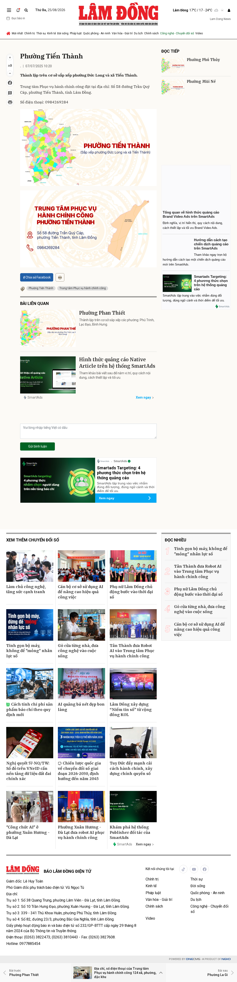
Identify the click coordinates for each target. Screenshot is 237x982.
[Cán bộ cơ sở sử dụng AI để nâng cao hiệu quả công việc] (81, 566)
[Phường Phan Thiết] (48, 328)
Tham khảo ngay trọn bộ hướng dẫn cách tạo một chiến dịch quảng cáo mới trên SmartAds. (195, 259)
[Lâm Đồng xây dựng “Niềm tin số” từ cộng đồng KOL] (133, 684)
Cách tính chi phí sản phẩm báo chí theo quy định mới (29, 709)
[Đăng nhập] (229, 10)
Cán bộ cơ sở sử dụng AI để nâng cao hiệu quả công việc (80, 591)
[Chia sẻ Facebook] (10, 83)
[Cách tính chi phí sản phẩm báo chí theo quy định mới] (29, 684)
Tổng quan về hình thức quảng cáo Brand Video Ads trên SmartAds (191, 214)
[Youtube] (194, 869)
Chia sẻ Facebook (38, 277)
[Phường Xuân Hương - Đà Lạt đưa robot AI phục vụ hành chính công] (81, 806)
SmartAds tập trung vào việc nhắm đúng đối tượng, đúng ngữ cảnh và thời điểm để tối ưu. (125, 487)
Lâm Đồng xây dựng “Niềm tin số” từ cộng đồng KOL (131, 709)
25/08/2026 (50, 10)
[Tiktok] (183, 869)
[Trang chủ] (8, 33)
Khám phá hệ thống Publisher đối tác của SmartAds (130, 832)
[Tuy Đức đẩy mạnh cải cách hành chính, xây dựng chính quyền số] (133, 742)
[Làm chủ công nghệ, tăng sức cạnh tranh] (29, 566)
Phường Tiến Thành (41, 288)
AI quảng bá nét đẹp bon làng (81, 707)
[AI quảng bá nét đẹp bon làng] (81, 684)
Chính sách (151, 33)
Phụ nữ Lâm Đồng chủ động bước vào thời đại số (131, 591)
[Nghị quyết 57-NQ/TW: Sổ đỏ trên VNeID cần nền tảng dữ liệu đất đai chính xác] (29, 742)
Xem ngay (143, 397)
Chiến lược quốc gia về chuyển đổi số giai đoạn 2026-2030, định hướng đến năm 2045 (79, 771)
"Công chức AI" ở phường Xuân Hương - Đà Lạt (28, 832)
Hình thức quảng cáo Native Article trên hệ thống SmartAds (117, 363)
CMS (193, 959)
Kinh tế (51, 33)
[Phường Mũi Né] (172, 87)
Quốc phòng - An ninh (96, 33)
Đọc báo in (18, 18)
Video (199, 33)
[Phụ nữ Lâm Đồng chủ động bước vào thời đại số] (133, 566)
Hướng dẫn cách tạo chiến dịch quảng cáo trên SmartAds (211, 244)
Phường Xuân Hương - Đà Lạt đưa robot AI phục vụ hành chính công (81, 832)
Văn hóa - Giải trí (122, 33)
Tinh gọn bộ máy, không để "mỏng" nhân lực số (29, 650)
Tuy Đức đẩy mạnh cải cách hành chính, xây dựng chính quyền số (131, 768)
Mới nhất (17, 33)
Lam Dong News (220, 19)
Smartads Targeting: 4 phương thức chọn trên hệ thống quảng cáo (121, 472)
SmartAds (35, 397)
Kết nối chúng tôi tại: (160, 869)
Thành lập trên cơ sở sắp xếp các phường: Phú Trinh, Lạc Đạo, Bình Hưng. (116, 322)
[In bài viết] (10, 102)
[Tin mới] (18, 10)
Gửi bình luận (37, 446)
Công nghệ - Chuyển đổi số (177, 33)
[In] (60, 277)
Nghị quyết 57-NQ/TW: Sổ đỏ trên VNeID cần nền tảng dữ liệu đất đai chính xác (28, 771)
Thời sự (41, 33)
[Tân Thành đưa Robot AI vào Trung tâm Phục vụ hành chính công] (133, 625)
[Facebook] (204, 869)
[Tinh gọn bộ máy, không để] (29, 625)
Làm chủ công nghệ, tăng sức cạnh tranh (26, 589)
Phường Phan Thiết (102, 313)
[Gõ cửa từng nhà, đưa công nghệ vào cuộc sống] (81, 625)
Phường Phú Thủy (203, 60)
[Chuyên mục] (9, 10)
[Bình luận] (10, 92)
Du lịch (138, 33)
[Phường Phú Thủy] (172, 65)
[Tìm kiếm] (26, 10)
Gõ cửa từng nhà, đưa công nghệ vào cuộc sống (78, 650)
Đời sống (63, 33)
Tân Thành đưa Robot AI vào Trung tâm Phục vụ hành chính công (132, 650)
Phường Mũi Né (201, 81)
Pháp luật (76, 33)
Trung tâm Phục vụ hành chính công (82, 288)
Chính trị (29, 33)
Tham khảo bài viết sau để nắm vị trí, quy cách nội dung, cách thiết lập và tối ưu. (114, 375)
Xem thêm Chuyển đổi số (32, 539)
